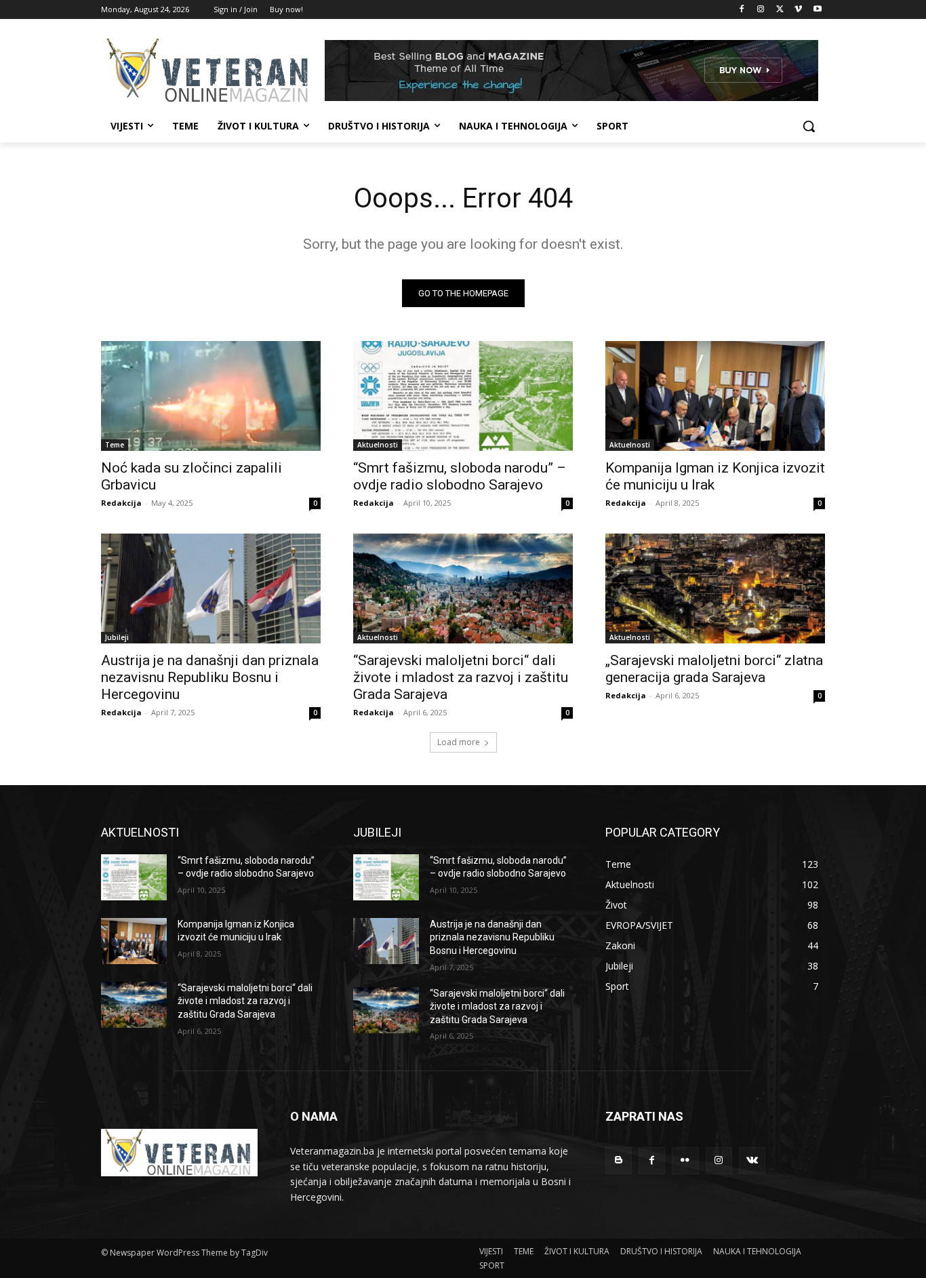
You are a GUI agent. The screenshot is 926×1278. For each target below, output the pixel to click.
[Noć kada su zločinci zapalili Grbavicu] (211, 396)
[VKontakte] (752, 1160)
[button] (808, 126)
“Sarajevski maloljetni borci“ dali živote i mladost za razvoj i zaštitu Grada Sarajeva (460, 677)
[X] (780, 10)
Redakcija (121, 503)
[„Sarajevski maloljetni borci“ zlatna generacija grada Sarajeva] (715, 588)
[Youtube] (817, 10)
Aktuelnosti (377, 445)
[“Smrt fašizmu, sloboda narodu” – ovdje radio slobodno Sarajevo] (463, 396)
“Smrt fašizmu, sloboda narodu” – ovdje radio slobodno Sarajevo (459, 476)
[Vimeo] (798, 10)
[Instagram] (761, 10)
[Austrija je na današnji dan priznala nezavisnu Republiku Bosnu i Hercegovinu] (211, 588)
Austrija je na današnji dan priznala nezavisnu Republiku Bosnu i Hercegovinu (210, 677)
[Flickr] (685, 1160)
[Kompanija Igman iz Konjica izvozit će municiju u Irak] (715, 396)
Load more (458, 742)
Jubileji (117, 637)
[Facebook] (742, 10)
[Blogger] (618, 1160)
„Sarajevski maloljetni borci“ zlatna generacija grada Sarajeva (714, 668)
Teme (114, 445)
